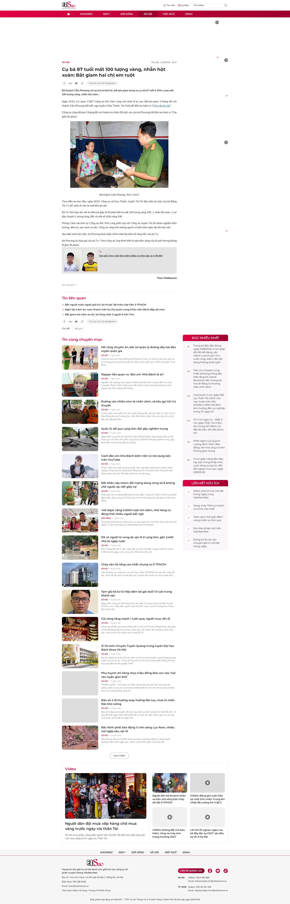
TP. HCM (182, 887)
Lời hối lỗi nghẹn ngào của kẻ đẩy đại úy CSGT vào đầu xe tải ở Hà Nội (207, 833)
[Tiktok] (225, 870)
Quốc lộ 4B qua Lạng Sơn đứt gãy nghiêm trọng (134, 428)
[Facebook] (210, 870)
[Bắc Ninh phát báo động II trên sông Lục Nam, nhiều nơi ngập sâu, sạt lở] (80, 738)
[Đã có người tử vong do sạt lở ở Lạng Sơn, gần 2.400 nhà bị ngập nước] (80, 547)
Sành (188, 13)
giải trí (207, 542)
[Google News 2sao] (102, 83)
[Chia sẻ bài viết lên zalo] (70, 83)
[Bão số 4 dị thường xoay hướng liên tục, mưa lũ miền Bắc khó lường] (80, 710)
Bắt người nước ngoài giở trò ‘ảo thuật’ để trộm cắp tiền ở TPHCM (105, 304)
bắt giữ (78, 328)
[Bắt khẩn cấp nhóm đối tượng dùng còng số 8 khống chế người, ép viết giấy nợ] (80, 493)
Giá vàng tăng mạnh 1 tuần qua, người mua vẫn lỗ (135, 618)
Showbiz (86, 13)
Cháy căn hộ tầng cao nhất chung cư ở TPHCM (133, 564)
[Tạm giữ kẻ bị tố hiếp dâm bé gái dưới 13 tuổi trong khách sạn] (80, 602)
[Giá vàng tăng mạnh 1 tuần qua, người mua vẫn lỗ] (80, 629)
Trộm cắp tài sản (161, 105)
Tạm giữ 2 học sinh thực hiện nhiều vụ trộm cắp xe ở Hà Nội (130, 255)
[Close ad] (217, 22)
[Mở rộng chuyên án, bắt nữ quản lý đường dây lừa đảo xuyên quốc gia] (80, 357)
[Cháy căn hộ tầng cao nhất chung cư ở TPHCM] (80, 575)
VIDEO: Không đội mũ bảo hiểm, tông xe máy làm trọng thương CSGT (168, 833)
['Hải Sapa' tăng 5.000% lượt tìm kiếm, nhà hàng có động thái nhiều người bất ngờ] (80, 520)
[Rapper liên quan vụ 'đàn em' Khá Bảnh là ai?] (80, 385)
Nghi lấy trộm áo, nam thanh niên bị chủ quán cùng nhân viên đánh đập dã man (115, 309)
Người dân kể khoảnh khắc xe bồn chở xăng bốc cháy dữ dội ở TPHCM (169, 799)
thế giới (211, 516)
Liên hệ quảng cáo (191, 871)
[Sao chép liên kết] (82, 83)
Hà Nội (181, 877)
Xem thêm (119, 755)
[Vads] (217, 57)
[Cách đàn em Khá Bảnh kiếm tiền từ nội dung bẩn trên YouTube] (80, 466)
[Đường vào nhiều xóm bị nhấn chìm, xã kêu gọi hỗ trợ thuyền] (80, 412)
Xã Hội (66, 62)
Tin (100, 251)
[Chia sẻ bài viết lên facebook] (64, 83)
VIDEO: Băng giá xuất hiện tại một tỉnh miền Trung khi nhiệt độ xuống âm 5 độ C (207, 799)
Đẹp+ (106, 13)
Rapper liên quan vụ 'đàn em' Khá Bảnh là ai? (132, 374)
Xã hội (148, 13)
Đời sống (127, 13)
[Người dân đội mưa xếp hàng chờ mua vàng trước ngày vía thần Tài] (105, 796)
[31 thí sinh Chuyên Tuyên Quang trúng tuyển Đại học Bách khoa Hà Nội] (80, 656)
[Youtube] (217, 870)
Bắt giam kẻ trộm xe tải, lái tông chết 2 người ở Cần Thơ (99, 314)
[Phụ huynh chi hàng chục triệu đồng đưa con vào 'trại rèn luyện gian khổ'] (80, 683)
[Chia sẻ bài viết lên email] (76, 83)
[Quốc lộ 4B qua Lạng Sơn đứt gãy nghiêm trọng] (80, 439)
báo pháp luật (207, 528)
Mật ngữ (169, 13)
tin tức (210, 490)
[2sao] (68, 14)
